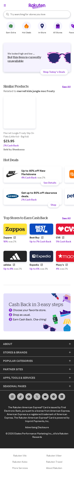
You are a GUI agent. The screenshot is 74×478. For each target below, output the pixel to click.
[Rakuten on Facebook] (28, 396)
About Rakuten (54, 467)
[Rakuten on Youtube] (45, 396)
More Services (20, 467)
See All (66, 86)
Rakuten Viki (20, 455)
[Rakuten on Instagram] (12, 396)
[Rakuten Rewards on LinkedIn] (61, 396)
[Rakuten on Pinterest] (53, 396)
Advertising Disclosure (37, 427)
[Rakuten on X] (37, 396)
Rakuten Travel (54, 461)
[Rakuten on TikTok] (20, 396)
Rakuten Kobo (19, 461)
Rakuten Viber (54, 455)
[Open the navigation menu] (4, 5)
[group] (19, 123)
